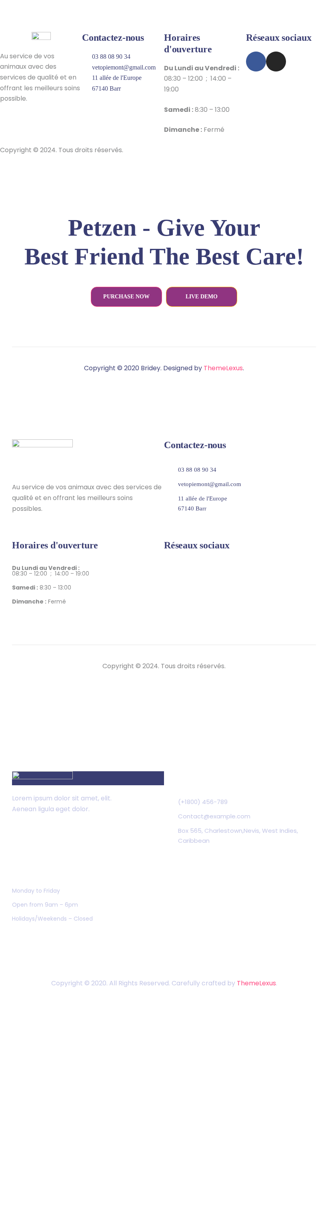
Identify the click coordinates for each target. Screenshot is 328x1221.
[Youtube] (69, 839)
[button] (126, 297)
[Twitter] (19, 839)
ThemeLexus (223, 368)
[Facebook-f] (256, 61)
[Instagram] (276, 61)
